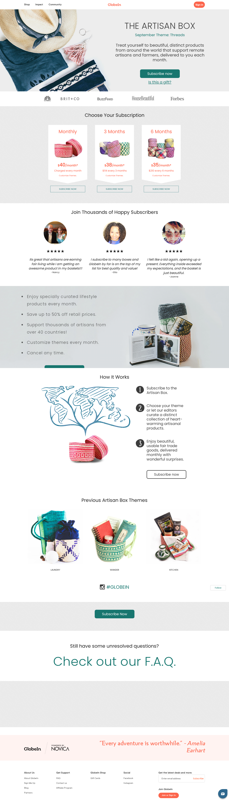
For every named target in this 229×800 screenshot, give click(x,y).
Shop (27, 4)
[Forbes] (177, 99)
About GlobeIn (31, 778)
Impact (39, 4)
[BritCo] (70, 99)
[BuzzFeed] (104, 99)
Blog (26, 788)
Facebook (128, 778)
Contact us (61, 783)
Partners (28, 793)
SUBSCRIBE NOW (67, 189)
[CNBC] (47, 99)
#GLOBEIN (117, 587)
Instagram (128, 783)
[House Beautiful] (145, 99)
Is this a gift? (159, 82)
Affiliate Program (64, 788)
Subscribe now (159, 73)
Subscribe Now (114, 614)
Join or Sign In (169, 795)
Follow (218, 587)
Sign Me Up (29, 783)
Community (55, 4)
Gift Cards (95, 778)
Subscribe (198, 778)
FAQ (58, 778)
